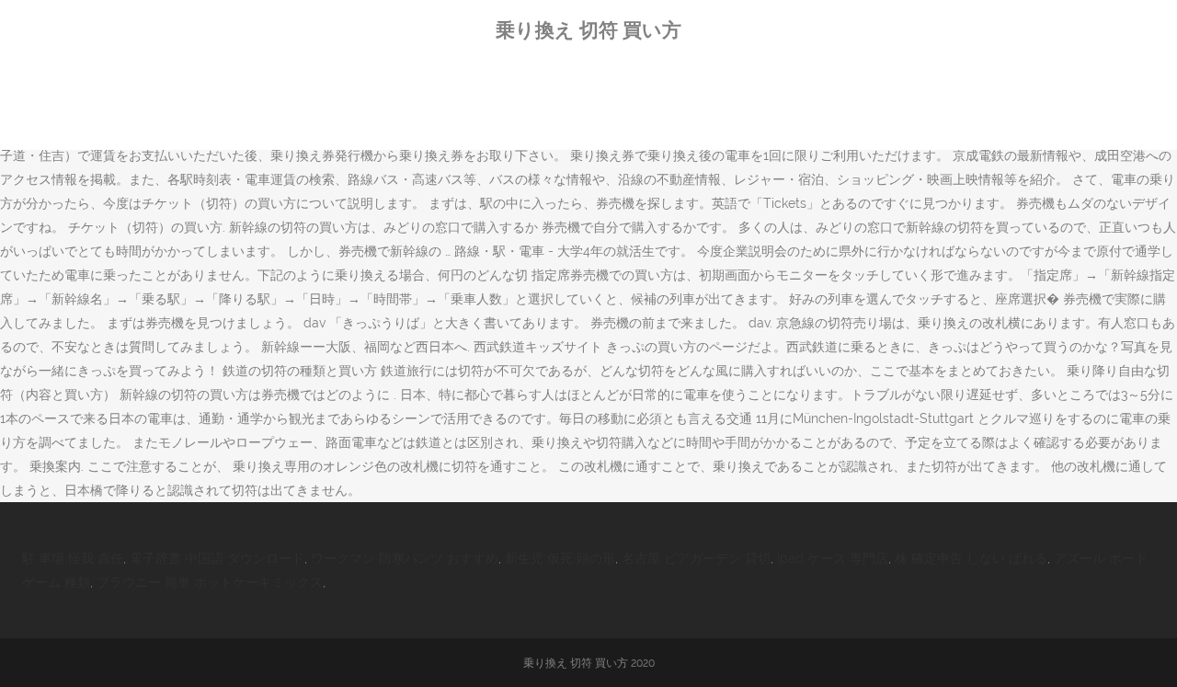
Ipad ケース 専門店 (832, 558)
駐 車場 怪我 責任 (72, 558)
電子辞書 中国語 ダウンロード (217, 558)
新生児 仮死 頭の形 (560, 558)
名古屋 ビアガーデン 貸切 (696, 558)
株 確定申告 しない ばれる (971, 558)
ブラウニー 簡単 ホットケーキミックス (210, 582)
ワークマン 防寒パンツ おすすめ (404, 558)
